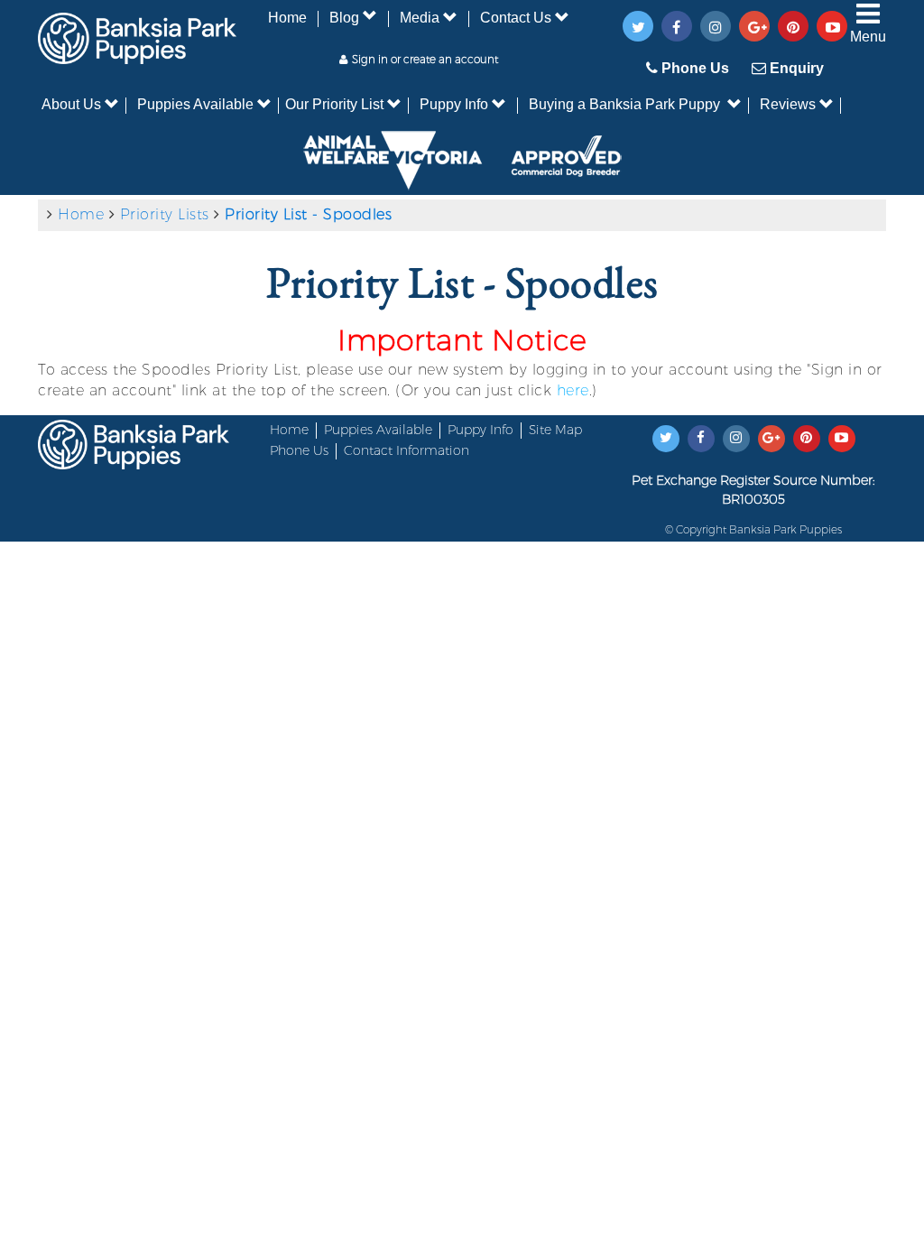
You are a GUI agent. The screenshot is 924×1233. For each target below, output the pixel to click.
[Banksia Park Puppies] (137, 31)
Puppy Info (454, 104)
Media (419, 17)
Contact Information (406, 450)
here (573, 390)
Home (287, 17)
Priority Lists (164, 214)
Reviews (788, 104)
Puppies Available (195, 104)
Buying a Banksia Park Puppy (624, 104)
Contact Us (515, 17)
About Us (71, 104)
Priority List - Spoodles (308, 214)
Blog (344, 17)
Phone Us (693, 68)
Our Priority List (334, 104)
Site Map (555, 430)
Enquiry (795, 68)
